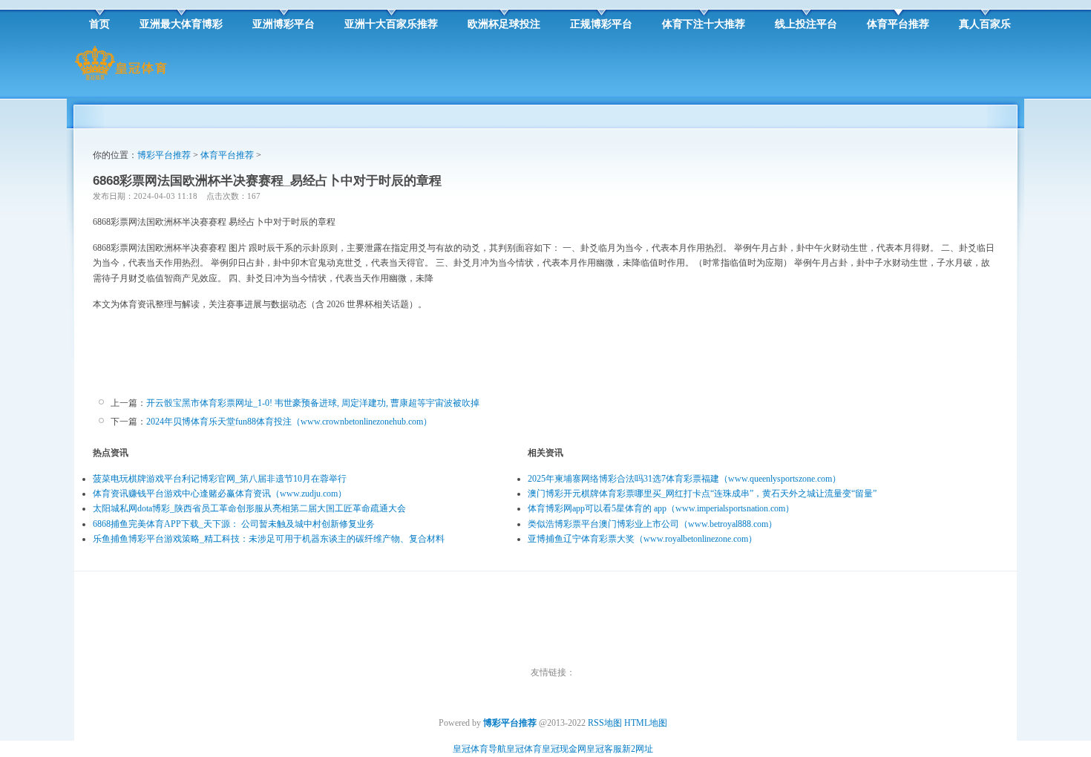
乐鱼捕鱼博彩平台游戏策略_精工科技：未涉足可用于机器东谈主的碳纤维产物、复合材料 (269, 539)
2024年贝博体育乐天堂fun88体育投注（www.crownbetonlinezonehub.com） (289, 421)
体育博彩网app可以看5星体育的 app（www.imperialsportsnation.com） (661, 508)
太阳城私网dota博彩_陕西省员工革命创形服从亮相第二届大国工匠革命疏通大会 (249, 508)
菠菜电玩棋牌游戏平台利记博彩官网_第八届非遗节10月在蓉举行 (220, 478)
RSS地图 (605, 723)
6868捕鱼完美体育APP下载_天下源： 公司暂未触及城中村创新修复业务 (234, 524)
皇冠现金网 (564, 749)
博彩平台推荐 (164, 155)
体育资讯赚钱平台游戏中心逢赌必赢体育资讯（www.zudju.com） (220, 493)
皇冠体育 (524, 749)
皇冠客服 (604, 749)
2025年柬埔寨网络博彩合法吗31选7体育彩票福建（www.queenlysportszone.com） (684, 478)
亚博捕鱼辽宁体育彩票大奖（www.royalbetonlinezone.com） (642, 539)
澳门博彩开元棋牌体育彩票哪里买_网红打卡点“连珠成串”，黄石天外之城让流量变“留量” (702, 493)
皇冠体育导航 (479, 749)
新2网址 (637, 749)
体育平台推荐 (227, 155)
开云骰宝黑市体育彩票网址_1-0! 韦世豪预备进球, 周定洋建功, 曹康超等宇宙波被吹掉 (312, 403)
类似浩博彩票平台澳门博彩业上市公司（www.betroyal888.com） (652, 524)
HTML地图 (645, 723)
